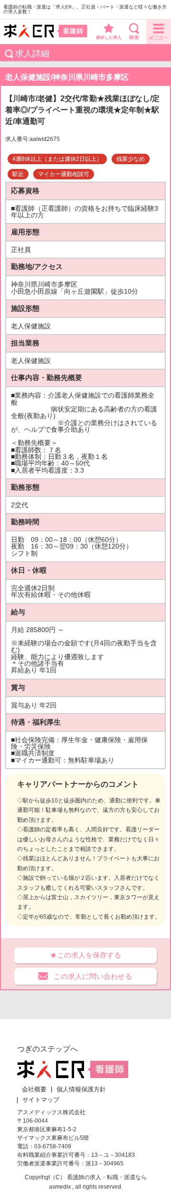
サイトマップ (40, 1100)
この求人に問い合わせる (93, 976)
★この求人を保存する (85, 955)
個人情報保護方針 (81, 1089)
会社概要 (34, 1089)
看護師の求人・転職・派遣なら (107, 1177)
